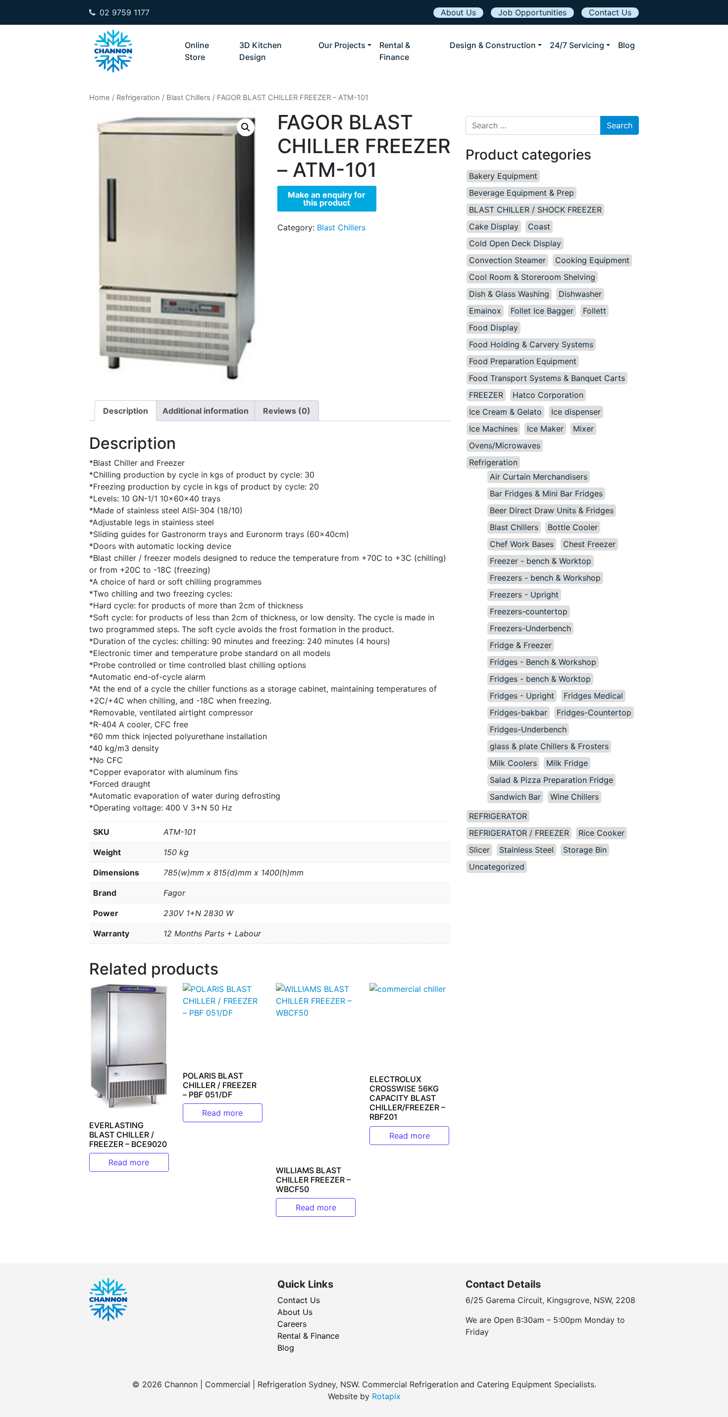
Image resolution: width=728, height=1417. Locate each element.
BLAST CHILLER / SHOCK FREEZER (535, 210)
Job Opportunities (532, 12)
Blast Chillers (188, 97)
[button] (246, 127)
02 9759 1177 (125, 12)
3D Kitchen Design (260, 51)
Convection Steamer (507, 260)
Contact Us (610, 12)
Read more (128, 1162)
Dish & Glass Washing (509, 294)
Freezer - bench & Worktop (540, 561)
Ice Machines (493, 429)
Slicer (479, 850)
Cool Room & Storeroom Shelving (532, 277)
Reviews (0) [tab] (287, 411)
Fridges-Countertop (594, 712)
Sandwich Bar (515, 797)
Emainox (485, 311)
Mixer (583, 429)
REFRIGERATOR (498, 816)
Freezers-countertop (529, 611)
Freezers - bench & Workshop (545, 578)
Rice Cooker (601, 833)
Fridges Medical (593, 696)
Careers (292, 1324)
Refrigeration (138, 97)
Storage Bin (585, 850)
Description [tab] (125, 411)
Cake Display (494, 226)
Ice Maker (545, 429)
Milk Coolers (513, 763)
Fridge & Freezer (521, 645)
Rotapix (386, 1396)
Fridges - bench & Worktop (540, 679)
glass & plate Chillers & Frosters (549, 746)
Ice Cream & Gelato (505, 412)
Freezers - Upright (524, 595)
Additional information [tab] (205, 411)
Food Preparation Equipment (522, 361)
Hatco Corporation (548, 395)
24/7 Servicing (577, 45)
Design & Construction (493, 45)
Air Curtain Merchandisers (538, 477)
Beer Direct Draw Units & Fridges (552, 510)
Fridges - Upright (522, 696)
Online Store (197, 51)
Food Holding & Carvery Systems (531, 344)
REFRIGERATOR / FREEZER (519, 833)
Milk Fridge (567, 763)
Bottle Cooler (573, 527)
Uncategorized (496, 867)
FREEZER (486, 395)
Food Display (493, 327)
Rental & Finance (394, 51)
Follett (594, 311)
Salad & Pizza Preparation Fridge (551, 780)
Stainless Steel (526, 850)
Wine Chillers (574, 797)
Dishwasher (580, 294)
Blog (626, 45)
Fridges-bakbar (518, 712)
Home (99, 97)
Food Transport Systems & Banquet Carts (547, 378)
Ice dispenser (576, 412)
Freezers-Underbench (530, 628)
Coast (539, 226)
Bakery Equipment (503, 176)
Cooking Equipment (592, 260)
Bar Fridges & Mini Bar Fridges (546, 493)
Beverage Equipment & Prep (521, 193)
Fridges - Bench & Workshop (543, 662)
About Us (458, 12)
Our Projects (341, 45)
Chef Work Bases (522, 544)
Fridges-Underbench (528, 729)
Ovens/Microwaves (504, 445)
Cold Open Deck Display (515, 243)
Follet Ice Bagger (542, 311)
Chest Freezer (589, 544)
